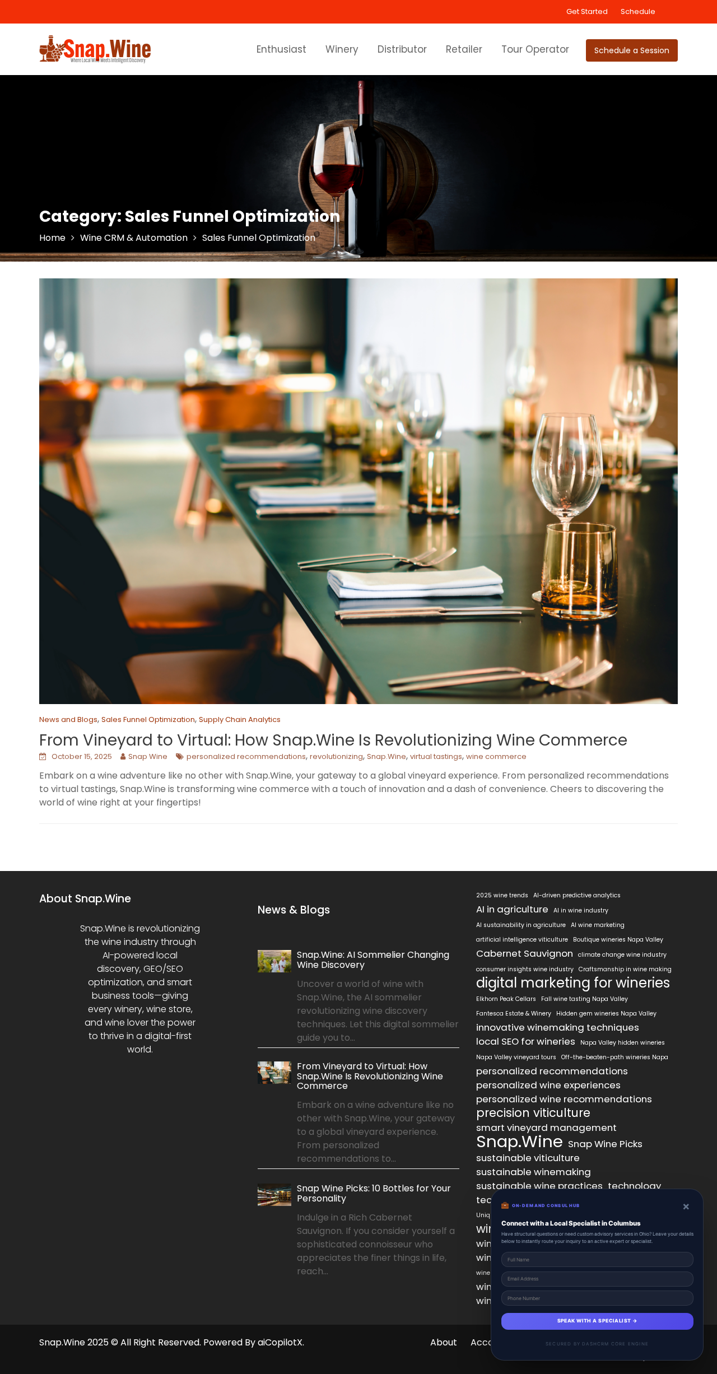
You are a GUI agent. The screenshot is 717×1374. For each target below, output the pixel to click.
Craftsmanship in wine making (625, 969)
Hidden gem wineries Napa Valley (606, 1013)
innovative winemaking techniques (557, 1027)
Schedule (638, 11)
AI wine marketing (598, 925)
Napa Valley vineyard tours (516, 1057)
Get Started (587, 11)
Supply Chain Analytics (240, 719)
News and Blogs (68, 719)
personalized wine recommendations (564, 1099)
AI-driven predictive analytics (577, 895)
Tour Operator (535, 49)
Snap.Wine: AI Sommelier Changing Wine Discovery (373, 959)
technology (634, 1186)
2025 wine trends (502, 895)
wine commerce (496, 756)
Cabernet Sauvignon (524, 953)
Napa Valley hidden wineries (622, 1042)
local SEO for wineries (525, 1041)
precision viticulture (533, 1113)
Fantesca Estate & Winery (513, 1013)
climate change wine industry (622, 955)
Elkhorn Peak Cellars (506, 999)
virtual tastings (436, 756)
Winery (341, 49)
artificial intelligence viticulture (522, 939)
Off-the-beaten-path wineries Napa (614, 1057)
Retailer (464, 49)
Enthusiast (281, 49)
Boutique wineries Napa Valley (618, 939)
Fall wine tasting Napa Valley (584, 999)
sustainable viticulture (528, 1158)
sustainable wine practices (539, 1186)
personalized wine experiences (548, 1085)
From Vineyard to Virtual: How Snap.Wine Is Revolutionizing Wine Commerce (333, 740)
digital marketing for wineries (573, 983)
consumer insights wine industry (525, 969)
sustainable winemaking (533, 1172)
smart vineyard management (546, 1127)
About (443, 1342)
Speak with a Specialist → (597, 1321)
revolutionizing (336, 756)
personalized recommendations (246, 756)
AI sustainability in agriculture (521, 925)
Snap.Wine (386, 756)
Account (489, 1342)
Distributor (402, 49)
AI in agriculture (512, 909)
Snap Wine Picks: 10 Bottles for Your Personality (374, 1193)
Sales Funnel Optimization (148, 719)
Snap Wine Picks (605, 1144)
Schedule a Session (631, 50)
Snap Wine (147, 756)
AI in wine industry (580, 910)
